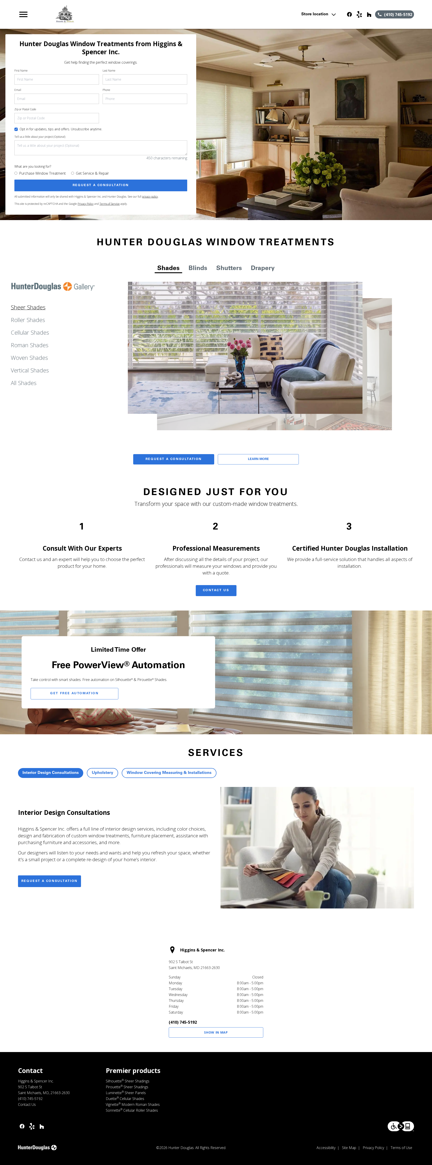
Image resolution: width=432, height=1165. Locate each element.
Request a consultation (49, 881)
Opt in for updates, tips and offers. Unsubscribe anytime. (61, 129)
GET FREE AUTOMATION (74, 693)
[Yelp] (359, 14)
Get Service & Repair (92, 173)
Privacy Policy (86, 204)
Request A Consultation (174, 459)
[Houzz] (369, 14)
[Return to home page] (111, 14)
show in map (216, 1032)
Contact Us (216, 590)
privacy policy (150, 196)
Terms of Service (109, 204)
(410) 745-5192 (183, 1022)
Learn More (258, 459)
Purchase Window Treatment (42, 173)
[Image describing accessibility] (401, 1126)
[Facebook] (349, 14)
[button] (23, 14)
